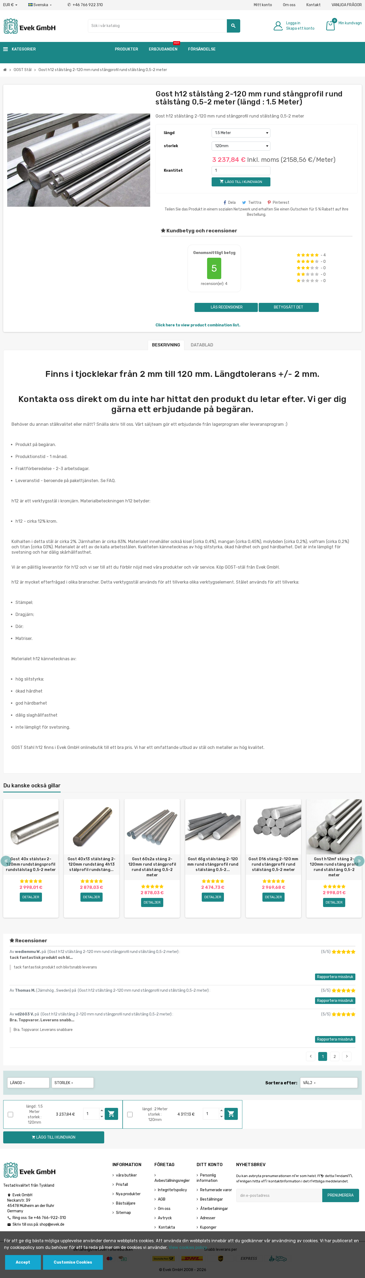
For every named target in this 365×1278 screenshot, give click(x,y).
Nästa (347, 1056)
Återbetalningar (214, 1208)
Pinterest (281, 202)
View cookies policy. (188, 1247)
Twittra (254, 202)
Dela (232, 202)
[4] (312, 255)
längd (169, 133)
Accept (23, 1262)
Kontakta (166, 1227)
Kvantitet (173, 170)
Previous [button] (6, 861)
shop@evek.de (52, 1224)
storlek (171, 146)
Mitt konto (263, 5)
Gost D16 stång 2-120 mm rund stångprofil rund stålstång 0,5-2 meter (273, 864)
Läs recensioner (226, 307)
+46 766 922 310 (85, 5)
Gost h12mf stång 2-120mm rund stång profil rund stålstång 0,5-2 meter (334, 867)
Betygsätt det (288, 307)
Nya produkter (128, 1194)
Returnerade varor (216, 1190)
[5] (317, 255)
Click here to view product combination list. (198, 325)
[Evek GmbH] (29, 25)
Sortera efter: (281, 1082)
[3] (308, 255)
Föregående (310, 1056)
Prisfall (122, 1184)
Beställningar (211, 1199)
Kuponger (208, 1227)
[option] (31, 858)
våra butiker (126, 1175)
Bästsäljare (125, 1203)
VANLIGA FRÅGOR (347, 5)
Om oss (289, 5)
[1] (299, 255)
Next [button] (359, 861)
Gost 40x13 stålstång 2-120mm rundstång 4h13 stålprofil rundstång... (91, 864)
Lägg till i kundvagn (111, 1113)
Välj (310, 1083)
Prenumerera (341, 1195)
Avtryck (165, 1218)
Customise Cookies (73, 1262)
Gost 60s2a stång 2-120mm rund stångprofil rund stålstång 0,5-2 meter (152, 867)
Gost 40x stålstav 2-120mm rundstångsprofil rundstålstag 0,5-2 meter (31, 864)
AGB (161, 1199)
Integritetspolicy (172, 1190)
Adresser (207, 1218)
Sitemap (123, 1212)
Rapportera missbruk (335, 977)
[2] (303, 255)
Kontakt (313, 5)
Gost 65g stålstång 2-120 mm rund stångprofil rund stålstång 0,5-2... (212, 864)
